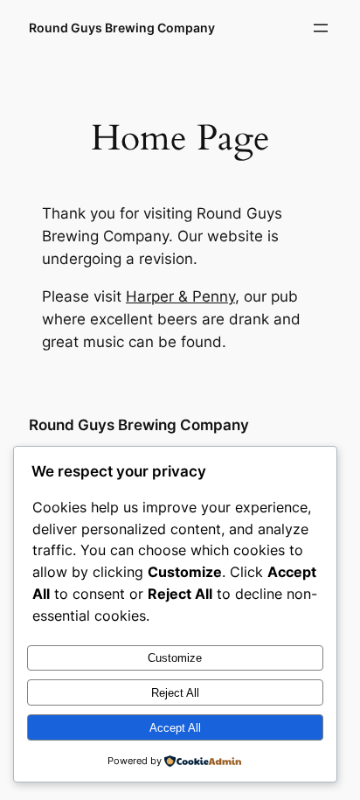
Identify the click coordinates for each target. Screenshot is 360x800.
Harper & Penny (180, 296)
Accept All (175, 727)
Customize (175, 657)
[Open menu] (320, 27)
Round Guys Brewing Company (122, 27)
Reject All (175, 692)
